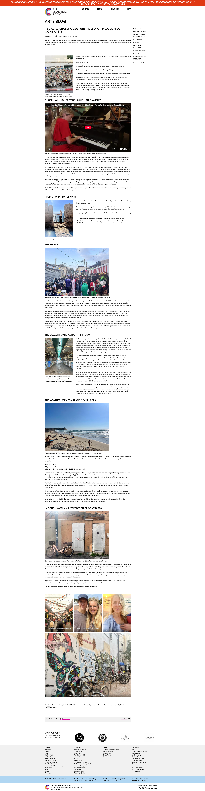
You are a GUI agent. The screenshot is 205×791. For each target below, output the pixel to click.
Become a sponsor (52, 737)
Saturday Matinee (79, 767)
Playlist (115, 9)
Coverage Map (137, 760)
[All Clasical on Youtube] (149, 788)
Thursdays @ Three (80, 773)
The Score (77, 769)
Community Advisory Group (54, 766)
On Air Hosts (49, 757)
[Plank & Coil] (79, 738)
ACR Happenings (71, 36)
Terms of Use (152, 785)
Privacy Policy (136, 771)
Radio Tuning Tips (138, 758)
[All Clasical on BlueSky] (152, 788)
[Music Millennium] (102, 738)
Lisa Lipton (137, 48)
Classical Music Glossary (140, 751)
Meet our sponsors (52, 736)
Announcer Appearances (111, 757)
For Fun (136, 42)
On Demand (78, 751)
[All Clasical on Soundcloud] (155, 788)
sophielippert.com (51, 707)
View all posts (138, 63)
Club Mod (77, 753)
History (47, 751)
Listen (100, 9)
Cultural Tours (107, 753)
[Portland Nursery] (149, 738)
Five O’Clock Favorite (81, 757)
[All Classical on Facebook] (140, 788)
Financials (135, 766)
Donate (85, 9)
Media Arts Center (51, 760)
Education (137, 39)
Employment (136, 753)
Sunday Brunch (79, 771)
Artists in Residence (51, 762)
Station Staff (49, 755)
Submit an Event (108, 751)
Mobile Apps (136, 757)
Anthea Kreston (139, 34)
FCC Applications (138, 769)
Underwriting (136, 755)
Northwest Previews (80, 762)
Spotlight (137, 59)
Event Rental (107, 755)
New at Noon (78, 760)
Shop (46, 769)
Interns (47, 771)
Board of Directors (51, 764)
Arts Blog (55, 22)
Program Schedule (80, 749)
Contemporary (139, 37)
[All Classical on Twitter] (143, 788)
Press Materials (137, 764)
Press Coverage (139, 56)
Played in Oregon (79, 766)
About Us (48, 749)
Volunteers (48, 767)
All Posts (124, 719)
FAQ (46, 753)
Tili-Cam (48, 773)
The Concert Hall (79, 755)
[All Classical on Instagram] (146, 788)
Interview (137, 45)
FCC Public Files (137, 767)
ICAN (129, 9)
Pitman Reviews (139, 50)
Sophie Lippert (59, 36)
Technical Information (139, 762)
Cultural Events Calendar (111, 749)
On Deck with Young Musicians (84, 764)
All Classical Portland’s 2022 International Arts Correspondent (88, 40)
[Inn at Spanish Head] (126, 738)
